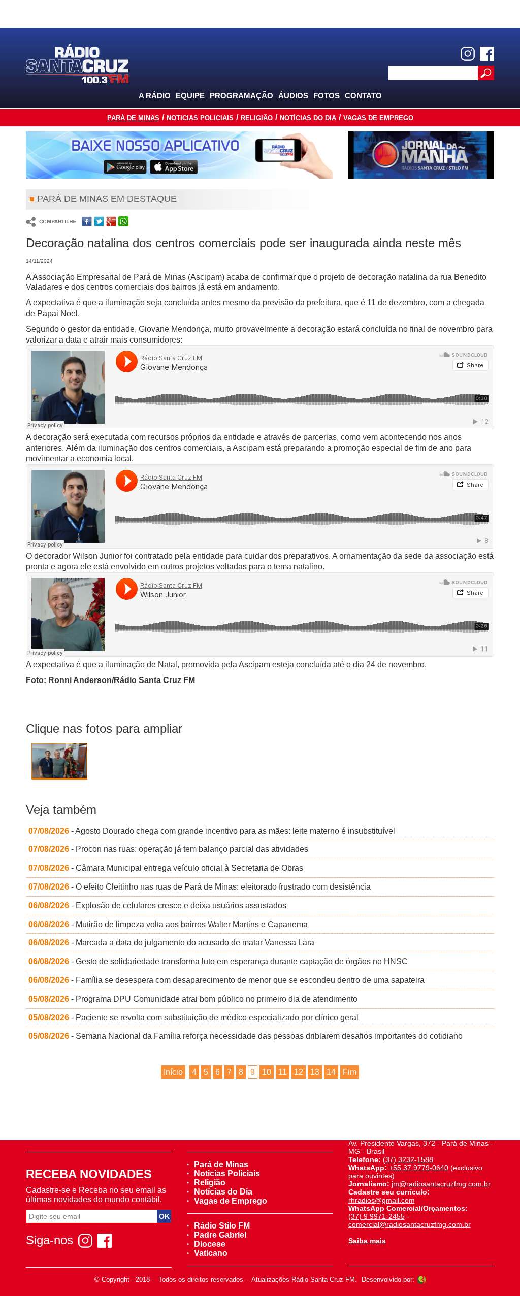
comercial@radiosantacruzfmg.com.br (409, 1224)
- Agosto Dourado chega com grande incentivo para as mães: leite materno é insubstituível (211, 831)
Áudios (293, 95)
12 (298, 1072)
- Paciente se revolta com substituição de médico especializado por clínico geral (193, 1017)
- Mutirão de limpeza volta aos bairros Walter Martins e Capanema (168, 924)
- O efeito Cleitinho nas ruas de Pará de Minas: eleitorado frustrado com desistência (199, 886)
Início (173, 1072)
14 (331, 1072)
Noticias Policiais (200, 118)
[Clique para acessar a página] (179, 155)
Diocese (209, 1244)
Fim (349, 1072)
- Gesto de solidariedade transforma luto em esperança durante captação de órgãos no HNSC (218, 961)
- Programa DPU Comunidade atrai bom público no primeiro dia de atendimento (193, 999)
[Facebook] (487, 54)
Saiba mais (367, 1241)
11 (282, 1072)
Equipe (190, 95)
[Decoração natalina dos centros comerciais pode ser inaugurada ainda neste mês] (59, 765)
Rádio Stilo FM (222, 1225)
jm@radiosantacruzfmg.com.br (441, 1184)
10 (266, 1072)
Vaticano (211, 1253)
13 (314, 1072)
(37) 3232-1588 (408, 1159)
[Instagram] (468, 54)
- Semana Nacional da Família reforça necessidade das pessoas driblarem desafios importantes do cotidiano (245, 1036)
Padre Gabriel (220, 1235)
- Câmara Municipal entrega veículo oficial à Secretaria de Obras (165, 868)
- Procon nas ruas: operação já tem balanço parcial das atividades (168, 849)
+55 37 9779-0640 (418, 1168)
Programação (241, 95)
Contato (363, 95)
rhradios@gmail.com (381, 1200)
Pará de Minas (133, 118)
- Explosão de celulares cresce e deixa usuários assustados (157, 905)
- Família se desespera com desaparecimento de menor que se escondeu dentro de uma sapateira (226, 980)
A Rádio (155, 95)
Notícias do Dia (308, 118)
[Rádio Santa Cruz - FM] (77, 62)
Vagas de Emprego (378, 118)
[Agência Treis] (421, 1279)
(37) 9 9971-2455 (376, 1216)
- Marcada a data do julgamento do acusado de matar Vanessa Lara (171, 942)
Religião (257, 118)
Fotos (326, 95)
